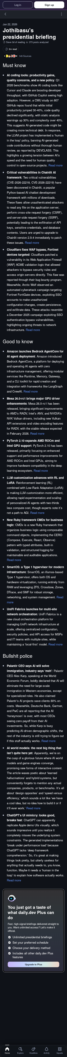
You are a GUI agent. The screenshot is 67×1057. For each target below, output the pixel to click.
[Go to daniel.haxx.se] (11, 56)
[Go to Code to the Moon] (9, 56)
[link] (7, 1050)
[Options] (61, 14)
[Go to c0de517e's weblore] (7, 56)
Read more (55, 165)
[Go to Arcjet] (4, 56)
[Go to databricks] (14, 56)
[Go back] (5, 14)
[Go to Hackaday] (16, 56)
